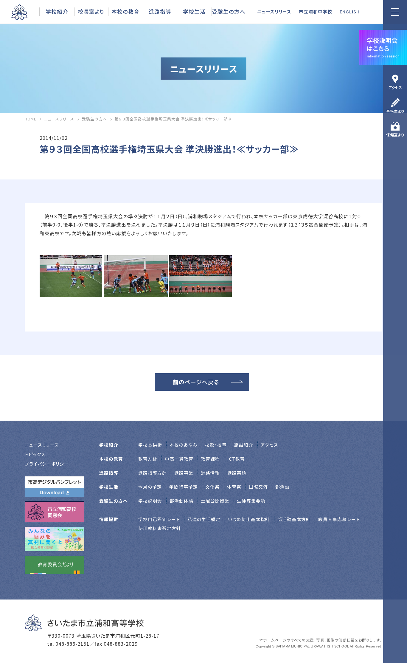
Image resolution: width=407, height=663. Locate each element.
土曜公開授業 (215, 501)
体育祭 (234, 487)
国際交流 (258, 487)
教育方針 (147, 459)
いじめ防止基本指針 (249, 519)
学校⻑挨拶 (150, 445)
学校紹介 (57, 11)
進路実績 (236, 473)
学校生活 (194, 11)
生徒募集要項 (251, 501)
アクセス (395, 87)
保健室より (395, 134)
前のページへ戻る (196, 382)
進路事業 (183, 473)
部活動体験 (181, 501)
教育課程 (210, 459)
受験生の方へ (229, 11)
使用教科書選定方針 (159, 528)
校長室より (91, 11)
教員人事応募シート (339, 519)
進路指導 (160, 11)
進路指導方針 (152, 473)
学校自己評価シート (159, 519)
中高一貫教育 (179, 459)
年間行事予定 (183, 487)
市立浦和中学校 (315, 11)
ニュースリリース (274, 11)
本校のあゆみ (184, 445)
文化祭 (212, 487)
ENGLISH (350, 11)
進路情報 (210, 473)
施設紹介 (243, 445)
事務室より (395, 111)
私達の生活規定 (203, 519)
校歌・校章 (216, 445)
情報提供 (108, 519)
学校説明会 (150, 501)
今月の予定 (150, 487)
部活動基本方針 (294, 519)
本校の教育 (125, 11)
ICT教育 (236, 459)
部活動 (282, 487)
